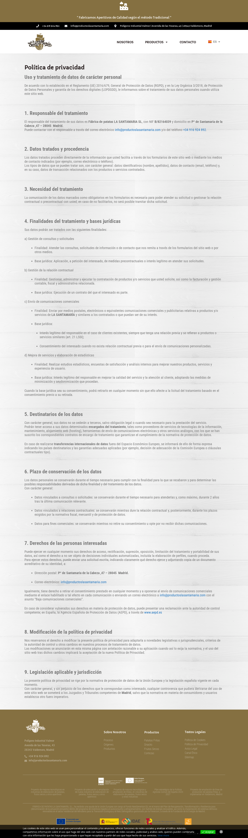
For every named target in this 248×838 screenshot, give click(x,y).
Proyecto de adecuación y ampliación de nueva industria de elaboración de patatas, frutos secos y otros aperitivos (92, 793)
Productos (151, 732)
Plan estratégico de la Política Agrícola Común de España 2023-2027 (168, 792)
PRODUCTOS (154, 42)
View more (163, 835)
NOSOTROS (125, 42)
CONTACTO (188, 42)
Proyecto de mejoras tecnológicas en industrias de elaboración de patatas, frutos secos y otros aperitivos (48, 792)
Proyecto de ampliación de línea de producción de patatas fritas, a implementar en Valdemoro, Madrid (206, 792)
